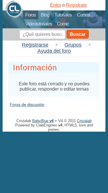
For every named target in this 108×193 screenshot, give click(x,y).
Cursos (83, 14)
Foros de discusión (27, 104)
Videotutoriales (38, 23)
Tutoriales (63, 14)
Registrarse (35, 45)
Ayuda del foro (54, 51)
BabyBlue (43, 121)
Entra (55, 5)
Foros (30, 14)
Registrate (76, 5)
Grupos (73, 45)
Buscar (78, 34)
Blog (45, 14)
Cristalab (84, 121)
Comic (63, 23)
